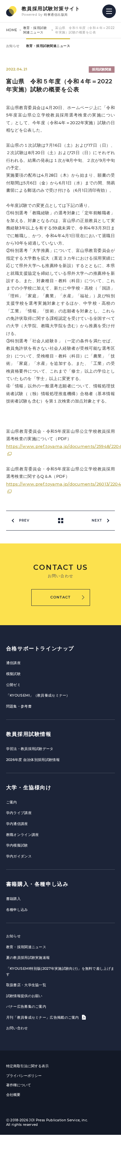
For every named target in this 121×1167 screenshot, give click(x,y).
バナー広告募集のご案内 (26, 1006)
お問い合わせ (17, 1028)
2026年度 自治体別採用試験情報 (33, 759)
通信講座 (13, 663)
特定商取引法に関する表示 (27, 1066)
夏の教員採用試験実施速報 (28, 957)
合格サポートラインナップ (40, 648)
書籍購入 (13, 898)
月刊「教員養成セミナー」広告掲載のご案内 (43, 1017)
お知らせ (13, 46)
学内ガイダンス (19, 856)
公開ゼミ (13, 684)
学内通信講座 (17, 823)
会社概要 (13, 1094)
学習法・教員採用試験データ (30, 748)
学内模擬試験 (17, 845)
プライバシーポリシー (24, 1075)
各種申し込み (17, 909)
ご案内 (11, 802)
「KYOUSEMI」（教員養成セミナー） (38, 695)
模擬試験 (13, 673)
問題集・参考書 (19, 706)
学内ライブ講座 (19, 812)
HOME (11, 30)
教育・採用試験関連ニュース (35, 30)
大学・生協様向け (29, 787)
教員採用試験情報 (29, 734)
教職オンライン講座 (22, 834)
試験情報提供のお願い (24, 996)
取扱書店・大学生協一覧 (26, 985)
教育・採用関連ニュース (26, 947)
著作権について (18, 1085)
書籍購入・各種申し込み (37, 884)
